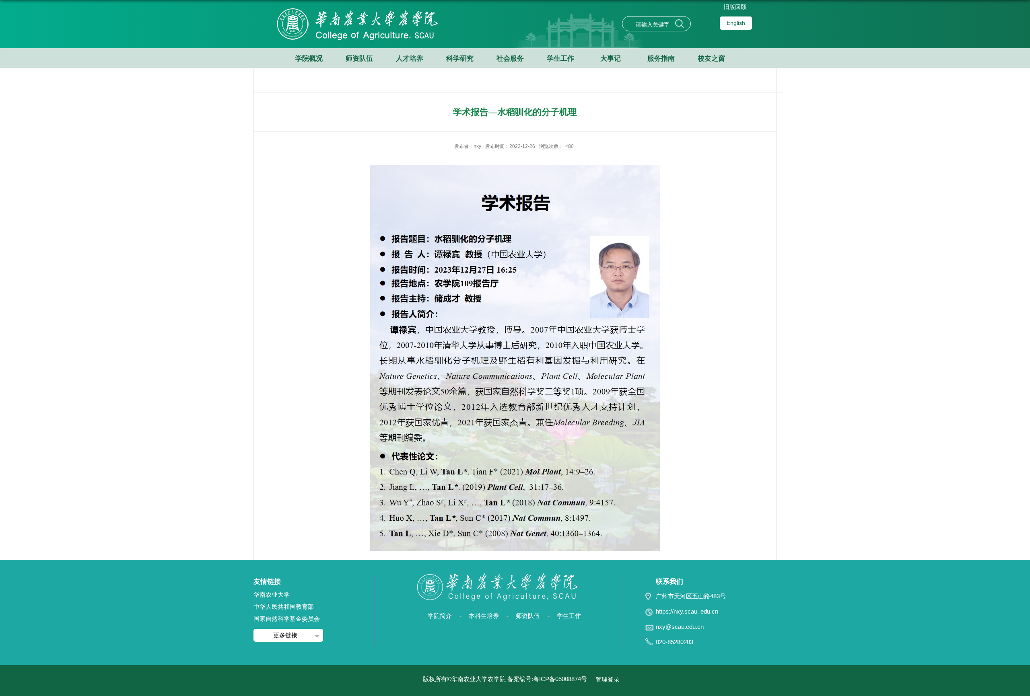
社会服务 (510, 58)
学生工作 (560, 58)
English (736, 23)
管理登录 (607, 679)
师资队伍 (359, 58)
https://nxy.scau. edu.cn (687, 611)
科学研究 (460, 58)
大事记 (610, 58)
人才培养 (409, 58)
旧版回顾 (735, 7)
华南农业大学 (271, 594)
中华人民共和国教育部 (283, 606)
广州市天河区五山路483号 (691, 596)
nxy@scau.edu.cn (680, 626)
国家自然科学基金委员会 (286, 618)
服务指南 (661, 58)
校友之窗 (711, 58)
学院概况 (309, 58)
